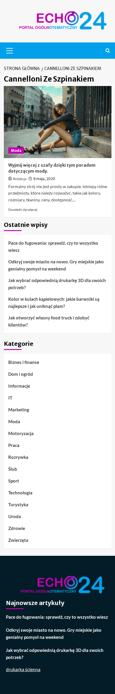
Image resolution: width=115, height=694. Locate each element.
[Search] (107, 50)
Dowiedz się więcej (22, 209)
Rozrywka (18, 457)
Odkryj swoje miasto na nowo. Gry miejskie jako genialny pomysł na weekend (56, 265)
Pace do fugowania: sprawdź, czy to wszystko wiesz (53, 246)
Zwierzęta (18, 540)
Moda (16, 150)
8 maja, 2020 (44, 178)
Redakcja (20, 179)
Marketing (18, 409)
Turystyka (18, 504)
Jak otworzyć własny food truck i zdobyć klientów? (48, 321)
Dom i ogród (20, 374)
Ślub (12, 469)
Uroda (14, 516)
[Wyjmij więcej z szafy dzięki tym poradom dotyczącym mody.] (57, 122)
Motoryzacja (21, 433)
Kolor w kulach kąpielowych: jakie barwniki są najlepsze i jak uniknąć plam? (53, 302)
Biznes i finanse (23, 362)
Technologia (20, 492)
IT (10, 397)
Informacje (19, 386)
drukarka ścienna (23, 669)
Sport (13, 480)
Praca (13, 445)
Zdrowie (16, 528)
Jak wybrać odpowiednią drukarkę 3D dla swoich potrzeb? (57, 284)
